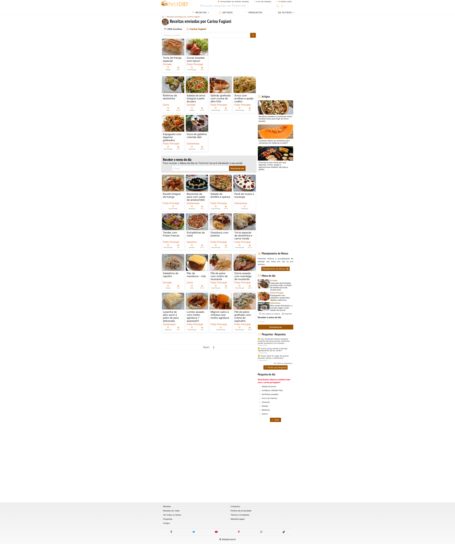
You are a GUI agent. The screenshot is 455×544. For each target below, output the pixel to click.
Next (209, 347)
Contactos (235, 506)
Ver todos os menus (270, 314)
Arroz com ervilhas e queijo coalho (244, 98)
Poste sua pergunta (277, 367)
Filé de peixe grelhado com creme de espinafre (242, 316)
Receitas (201, 12)
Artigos (227, 12)
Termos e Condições (240, 515)
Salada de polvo (269, 386)
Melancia (266, 410)
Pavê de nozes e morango (244, 195)
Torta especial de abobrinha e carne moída (243, 235)
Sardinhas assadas (270, 394)
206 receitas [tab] (174, 29)
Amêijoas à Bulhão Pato (272, 390)
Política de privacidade (241, 511)
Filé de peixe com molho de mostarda (219, 276)
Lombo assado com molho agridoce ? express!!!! (195, 316)
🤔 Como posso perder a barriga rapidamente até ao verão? (272, 350)
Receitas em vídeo (171, 511)
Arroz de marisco (269, 398)
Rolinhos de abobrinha (170, 97)
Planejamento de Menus (274, 268)
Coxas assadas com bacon (196, 59)
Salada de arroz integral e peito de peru (196, 98)
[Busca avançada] (282, 6)
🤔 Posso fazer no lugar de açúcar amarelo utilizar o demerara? (273, 357)
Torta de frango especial (172, 59)
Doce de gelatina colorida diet (197, 136)
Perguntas (255, 12)
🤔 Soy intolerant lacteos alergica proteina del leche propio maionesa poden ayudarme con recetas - (273, 341)
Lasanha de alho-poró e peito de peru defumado (171, 316)
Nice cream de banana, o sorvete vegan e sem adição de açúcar (281, 307)
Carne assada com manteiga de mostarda (242, 276)
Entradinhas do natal (196, 234)
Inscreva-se (237, 168)
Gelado (265, 406)
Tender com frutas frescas (171, 234)
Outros (265, 414)
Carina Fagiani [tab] (197, 29)
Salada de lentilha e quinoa (220, 195)
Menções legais (238, 519)
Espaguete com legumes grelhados (172, 137)
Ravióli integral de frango (171, 195)
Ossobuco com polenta (219, 234)
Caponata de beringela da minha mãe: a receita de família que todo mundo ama (280, 286)
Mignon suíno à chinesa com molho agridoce (220, 314)
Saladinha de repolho (170, 275)
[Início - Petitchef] (163, 17)
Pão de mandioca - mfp (196, 275)
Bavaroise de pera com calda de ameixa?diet (196, 196)
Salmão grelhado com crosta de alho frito (221, 98)
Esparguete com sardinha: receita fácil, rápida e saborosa (280, 297)
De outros (284, 12)
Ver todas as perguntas (283, 363)
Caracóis (266, 402)
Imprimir (288, 314)
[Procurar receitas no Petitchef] (277, 6)
